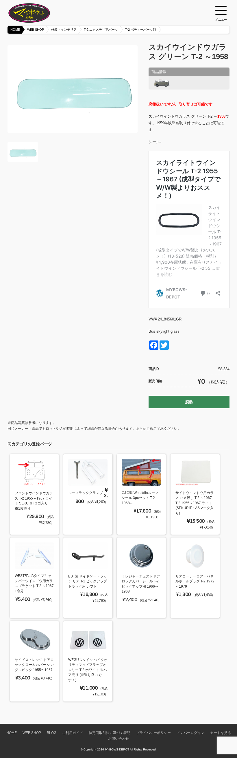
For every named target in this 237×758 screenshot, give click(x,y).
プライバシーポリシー (153, 733)
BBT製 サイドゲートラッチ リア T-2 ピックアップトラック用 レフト (87, 581)
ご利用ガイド (72, 733)
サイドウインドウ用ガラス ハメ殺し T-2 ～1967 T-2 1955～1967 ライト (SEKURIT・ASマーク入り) (194, 503)
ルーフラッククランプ (85, 493)
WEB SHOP (35, 29)
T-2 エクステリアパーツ (101, 29)
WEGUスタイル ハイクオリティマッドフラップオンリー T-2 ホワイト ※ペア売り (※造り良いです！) (88, 670)
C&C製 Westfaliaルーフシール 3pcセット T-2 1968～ (140, 498)
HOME (15, 29)
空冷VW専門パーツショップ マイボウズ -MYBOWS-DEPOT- (36, 13)
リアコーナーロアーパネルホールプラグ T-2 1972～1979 (194, 581)
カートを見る (220, 733)
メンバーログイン (190, 733)
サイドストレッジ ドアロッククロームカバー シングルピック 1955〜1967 (34, 665)
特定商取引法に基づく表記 (109, 733)
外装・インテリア (64, 29)
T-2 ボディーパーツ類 (140, 29)
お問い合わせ (118, 738)
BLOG (51, 733)
